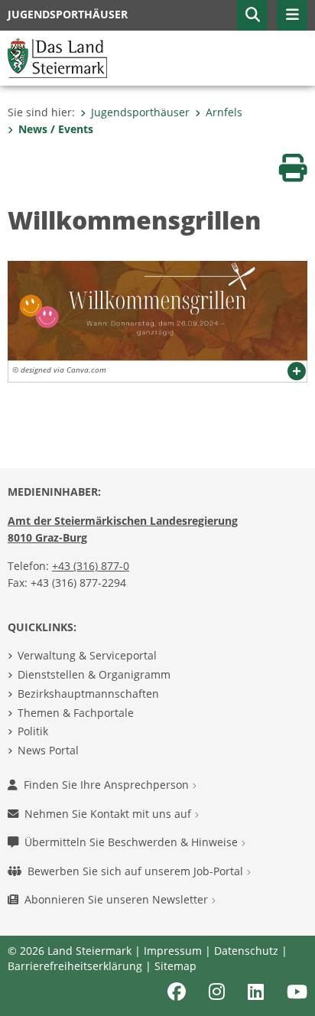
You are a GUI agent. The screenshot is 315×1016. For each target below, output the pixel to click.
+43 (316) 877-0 (90, 565)
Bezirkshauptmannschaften (88, 693)
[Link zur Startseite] (57, 56)
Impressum (173, 950)
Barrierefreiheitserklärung (75, 966)
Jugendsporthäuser (140, 112)
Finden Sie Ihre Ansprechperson (108, 784)
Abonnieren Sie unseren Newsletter (117, 899)
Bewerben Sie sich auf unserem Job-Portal (137, 871)
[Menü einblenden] (292, 15)
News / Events (55, 129)
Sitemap (175, 966)
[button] (252, 15)
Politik (33, 731)
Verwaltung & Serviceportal (87, 655)
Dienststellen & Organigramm (94, 674)
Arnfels (224, 112)
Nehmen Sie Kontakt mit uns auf (109, 813)
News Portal (48, 750)
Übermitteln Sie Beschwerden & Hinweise (132, 842)
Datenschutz (246, 950)
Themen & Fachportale (76, 712)
